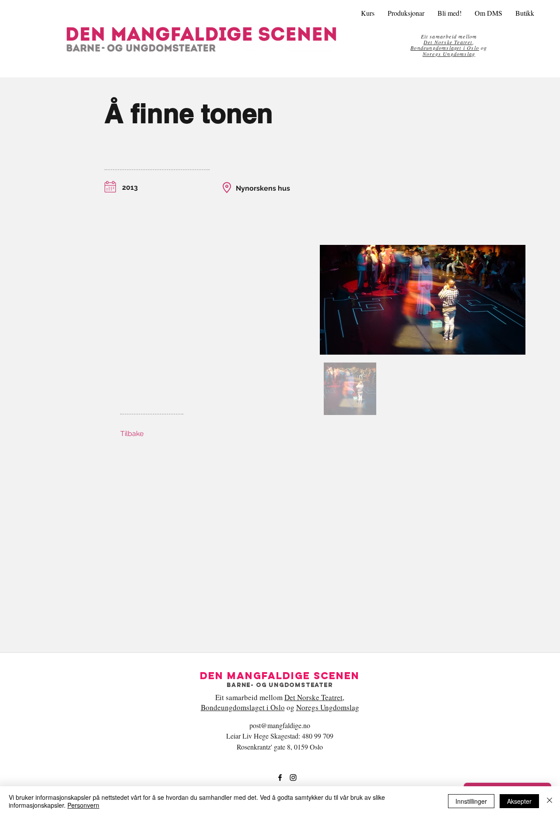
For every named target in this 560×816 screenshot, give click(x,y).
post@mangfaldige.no (279, 725)
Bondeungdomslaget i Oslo (444, 47)
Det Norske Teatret (313, 697)
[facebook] (280, 777)
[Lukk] (549, 801)
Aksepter (519, 801)
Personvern (83, 805)
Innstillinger (471, 801)
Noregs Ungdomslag (449, 53)
